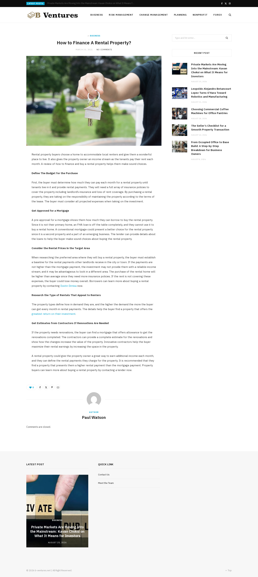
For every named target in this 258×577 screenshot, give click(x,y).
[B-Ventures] (52, 15)
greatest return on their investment (53, 313)
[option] (57, 511)
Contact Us (104, 474)
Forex (217, 14)
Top (229, 570)
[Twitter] (46, 387)
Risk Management (121, 14)
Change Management (153, 14)
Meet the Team (106, 483)
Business (96, 14)
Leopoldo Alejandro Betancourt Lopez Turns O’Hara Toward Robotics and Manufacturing (92, 3)
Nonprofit (200, 14)
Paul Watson (94, 417)
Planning (180, 14)
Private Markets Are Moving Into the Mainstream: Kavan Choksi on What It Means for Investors (57, 531)
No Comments (104, 49)
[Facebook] (40, 387)
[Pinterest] (52, 387)
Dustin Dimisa (68, 285)
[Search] (229, 15)
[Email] (58, 387)
